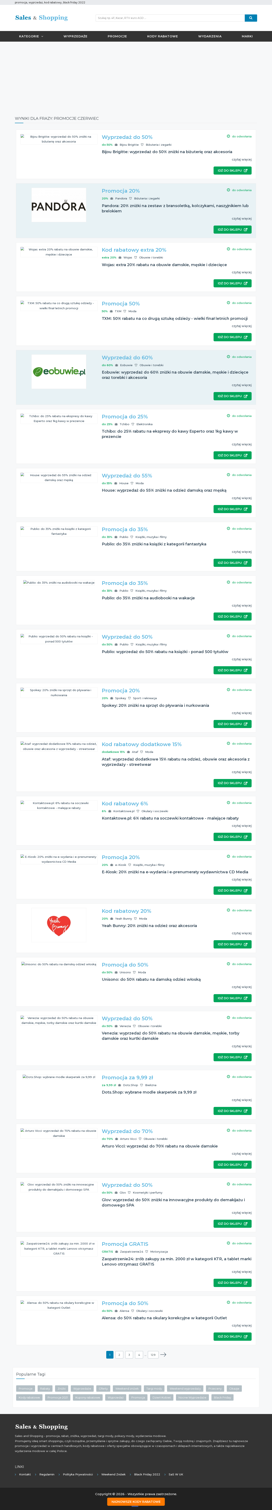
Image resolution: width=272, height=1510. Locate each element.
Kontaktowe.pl (124, 811)
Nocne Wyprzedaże (192, 1397)
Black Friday (222, 1397)
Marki (247, 36)
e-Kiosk (120, 864)
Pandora (121, 198)
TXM (118, 311)
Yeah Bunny (123, 918)
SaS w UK (176, 1474)
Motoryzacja (159, 1251)
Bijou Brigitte (129, 144)
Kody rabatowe (162, 36)
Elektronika (144, 424)
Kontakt (25, 1474)
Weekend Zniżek (113, 1474)
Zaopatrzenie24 (131, 1251)
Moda (132, 311)
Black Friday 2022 (147, 1474)
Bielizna (150, 1085)
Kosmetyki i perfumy (147, 1192)
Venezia (125, 1026)
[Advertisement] (136, 75)
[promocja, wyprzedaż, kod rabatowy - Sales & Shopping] (41, 17)
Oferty (103, 1388)
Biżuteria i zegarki (158, 144)
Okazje (234, 1388)
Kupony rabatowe (87, 1397)
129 (153, 1354)
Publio (123, 537)
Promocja (138, 1397)
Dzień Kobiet (162, 1397)
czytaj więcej (242, 159)
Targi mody (154, 1388)
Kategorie (29, 36)
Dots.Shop (130, 1085)
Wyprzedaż (116, 1397)
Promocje (117, 36)
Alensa (124, 1310)
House (124, 483)
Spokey (120, 698)
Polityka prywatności (78, 1474)
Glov (123, 1192)
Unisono (125, 972)
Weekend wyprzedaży (185, 1388)
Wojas (127, 257)
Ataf (135, 752)
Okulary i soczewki (155, 811)
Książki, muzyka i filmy (151, 537)
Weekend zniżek (127, 1388)
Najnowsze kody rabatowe (136, 1502)
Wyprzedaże (76, 36)
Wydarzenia (210, 36)
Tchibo (124, 424)
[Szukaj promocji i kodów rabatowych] (251, 18)
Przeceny (215, 1388)
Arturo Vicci (128, 1138)
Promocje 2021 (58, 1397)
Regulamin (46, 1474)
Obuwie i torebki (151, 257)
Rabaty (45, 1388)
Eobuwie (126, 365)
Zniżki (62, 1388)
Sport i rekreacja (145, 698)
